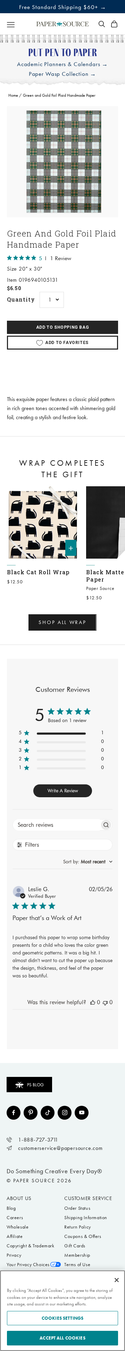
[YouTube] (82, 1113)
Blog (11, 1208)
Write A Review (63, 790)
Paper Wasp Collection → (63, 74)
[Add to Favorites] (70, 494)
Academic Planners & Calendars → (62, 64)
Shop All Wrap (62, 622)
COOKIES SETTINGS (62, 1318)
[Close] (116, 1280)
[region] (62, 161)
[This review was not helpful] (105, 1002)
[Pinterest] (31, 1113)
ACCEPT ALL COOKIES (62, 1338)
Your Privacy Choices (28, 1265)
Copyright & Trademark (31, 1246)
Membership (77, 1255)
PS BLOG (35, 1084)
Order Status (77, 1208)
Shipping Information (85, 1218)
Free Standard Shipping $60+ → (62, 6)
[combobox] (87, 861)
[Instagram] (65, 1113)
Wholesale (17, 1227)
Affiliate (15, 1236)
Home (13, 95)
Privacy (14, 1255)
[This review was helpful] (92, 1002)
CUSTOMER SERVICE (88, 1198)
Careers (15, 1218)
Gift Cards (74, 1246)
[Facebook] (13, 1113)
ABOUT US (19, 1198)
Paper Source (100, 588)
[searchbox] (56, 825)
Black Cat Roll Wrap (38, 572)
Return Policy (77, 1227)
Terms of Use (77, 1265)
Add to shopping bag (62, 327)
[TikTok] (48, 1113)
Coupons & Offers (82, 1236)
